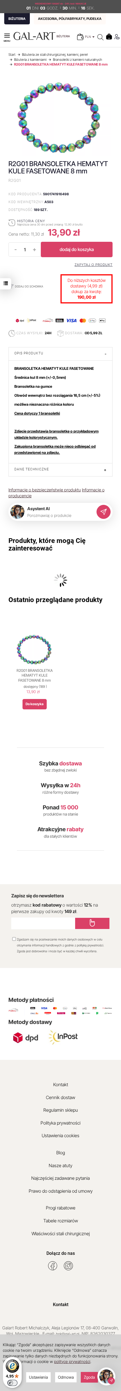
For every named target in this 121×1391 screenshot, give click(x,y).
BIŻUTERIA (17, 19)
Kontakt (60, 1084)
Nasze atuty (60, 1165)
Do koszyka (35, 704)
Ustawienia (38, 1377)
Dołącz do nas (60, 1253)
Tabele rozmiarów (60, 1220)
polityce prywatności (72, 1361)
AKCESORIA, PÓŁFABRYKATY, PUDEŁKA (70, 19)
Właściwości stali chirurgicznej (61, 1233)
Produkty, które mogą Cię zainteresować (47, 544)
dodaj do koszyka (77, 249)
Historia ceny (31, 221)
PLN (88, 37)
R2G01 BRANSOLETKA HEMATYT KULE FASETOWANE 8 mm (35, 675)
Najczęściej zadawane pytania (60, 1178)
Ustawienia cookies (60, 1135)
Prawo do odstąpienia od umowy (61, 1191)
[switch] (12, 1383)
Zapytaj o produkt (94, 264)
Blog (60, 1152)
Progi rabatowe (60, 1208)
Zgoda (89, 1377)
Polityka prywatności (60, 1123)
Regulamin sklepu (60, 1110)
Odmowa (66, 1377)
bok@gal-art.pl (67, 1334)
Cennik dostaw (60, 1097)
